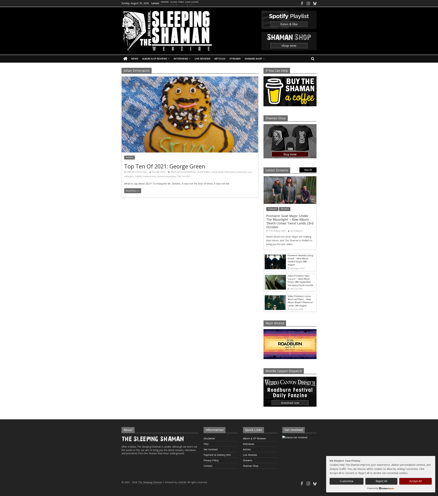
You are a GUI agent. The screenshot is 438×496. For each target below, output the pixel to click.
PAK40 (138, 176)
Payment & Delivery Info (217, 454)
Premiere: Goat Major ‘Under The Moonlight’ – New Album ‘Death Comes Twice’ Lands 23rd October (289, 221)
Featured (272, 208)
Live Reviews (202, 58)
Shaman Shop (253, 58)
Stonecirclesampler (166, 176)
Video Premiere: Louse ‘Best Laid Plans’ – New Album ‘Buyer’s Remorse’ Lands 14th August (300, 301)
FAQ (206, 444)
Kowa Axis (241, 171)
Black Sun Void (178, 171)
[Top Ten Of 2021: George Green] (190, 78)
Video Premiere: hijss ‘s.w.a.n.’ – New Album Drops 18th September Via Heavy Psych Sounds (300, 280)
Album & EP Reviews (154, 58)
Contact (208, 465)
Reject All (381, 481)
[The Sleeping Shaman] (125, 58)
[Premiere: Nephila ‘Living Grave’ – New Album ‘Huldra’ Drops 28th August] (275, 255)
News (134, 58)
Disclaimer (209, 438)
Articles (219, 58)
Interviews (181, 58)
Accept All (415, 481)
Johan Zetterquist (226, 171)
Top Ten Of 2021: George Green (164, 166)
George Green (159, 171)
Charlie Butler (203, 171)
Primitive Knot (149, 176)
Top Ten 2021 (184, 176)
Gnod (214, 171)
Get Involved (210, 449)
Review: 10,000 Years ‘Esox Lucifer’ (180, 3)
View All (308, 169)
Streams (235, 58)
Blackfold (190, 171)
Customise (346, 481)
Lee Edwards (296, 230)
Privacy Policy (211, 460)
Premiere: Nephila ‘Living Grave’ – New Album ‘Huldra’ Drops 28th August (300, 260)
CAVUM (182, 482)
